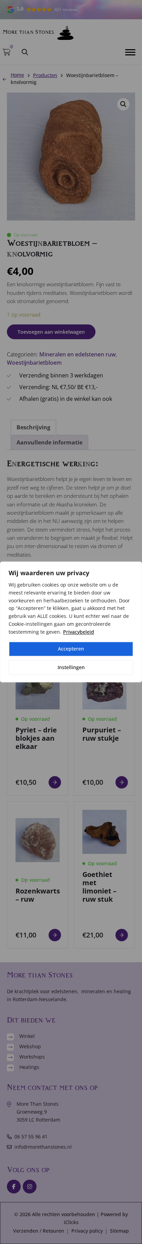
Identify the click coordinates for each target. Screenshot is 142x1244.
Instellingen (71, 667)
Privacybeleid (78, 632)
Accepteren (71, 649)
